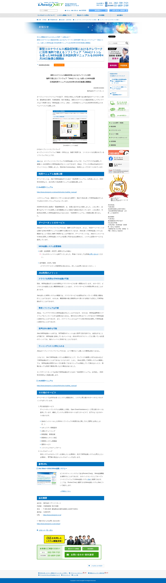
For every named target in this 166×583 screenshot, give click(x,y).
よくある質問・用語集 (117, 123)
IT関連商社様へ (54, 19)
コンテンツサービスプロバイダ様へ (110, 19)
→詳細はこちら (65, 491)
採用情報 (83, 10)
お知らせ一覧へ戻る (46, 530)
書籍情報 (113, 145)
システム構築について (64, 15)
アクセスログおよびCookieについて (50, 575)
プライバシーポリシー (76, 573)
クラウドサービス (116, 130)
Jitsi (38, 161)
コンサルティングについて (46, 15)
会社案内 (120, 15)
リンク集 (75, 575)
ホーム (68, 10)
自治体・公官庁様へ (66, 19)
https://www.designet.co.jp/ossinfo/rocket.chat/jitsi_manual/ (57, 192)
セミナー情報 (114, 134)
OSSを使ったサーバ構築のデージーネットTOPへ (54, 573)
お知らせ (75, 10)
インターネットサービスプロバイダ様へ (86, 19)
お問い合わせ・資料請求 (118, 10)
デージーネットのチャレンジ (119, 137)
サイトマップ (66, 575)
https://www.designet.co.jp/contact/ (48, 524)
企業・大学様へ (42, 19)
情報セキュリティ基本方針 (97, 573)
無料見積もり (98, 10)
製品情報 (113, 126)
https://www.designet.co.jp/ (52, 515)
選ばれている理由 (83, 15)
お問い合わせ (93, 254)
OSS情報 (101, 15)
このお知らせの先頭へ (97, 565)
